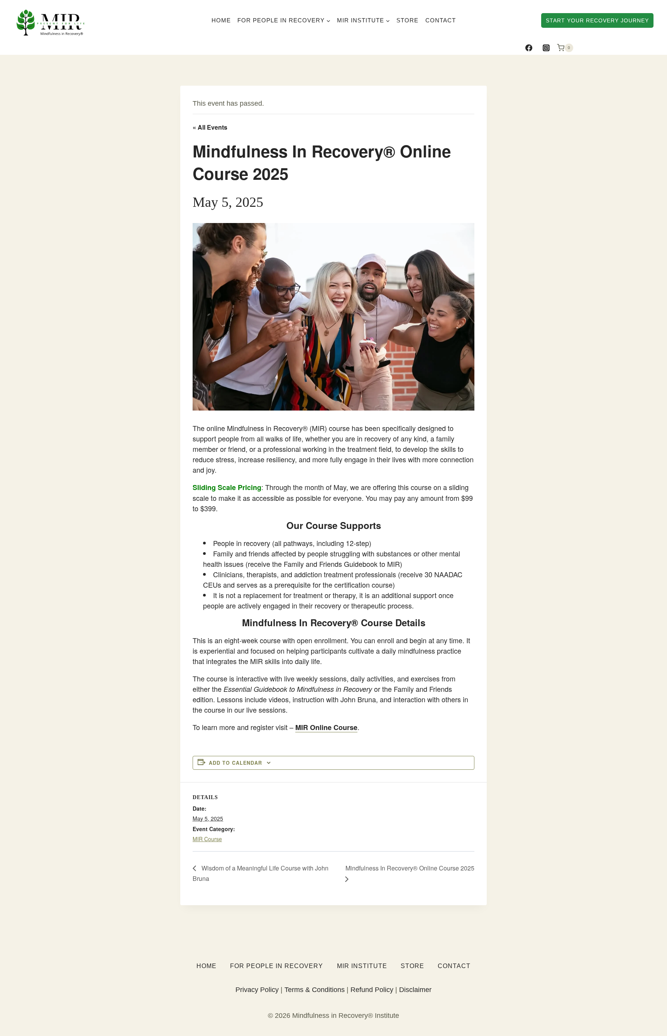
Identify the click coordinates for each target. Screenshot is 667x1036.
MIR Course (207, 839)
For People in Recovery (276, 966)
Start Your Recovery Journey (597, 20)
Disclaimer (415, 990)
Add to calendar (235, 762)
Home (221, 20)
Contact (440, 20)
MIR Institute (362, 966)
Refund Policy (371, 990)
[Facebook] (529, 48)
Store (407, 20)
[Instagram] (546, 48)
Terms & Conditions (314, 990)
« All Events (210, 127)
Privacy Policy (257, 990)
